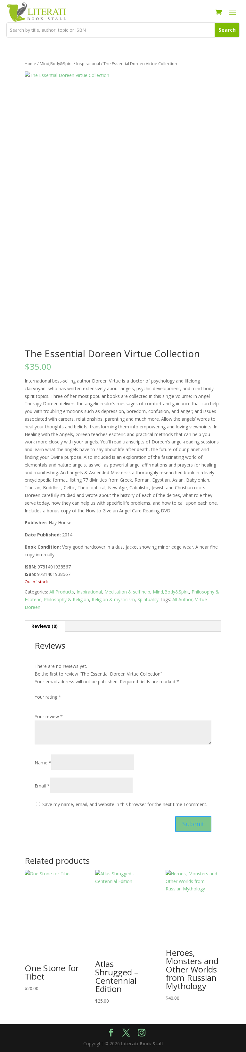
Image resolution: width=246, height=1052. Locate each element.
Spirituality (148, 599)
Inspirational (88, 63)
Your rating (48, 697)
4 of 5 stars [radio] (65, 705)
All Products (61, 592)
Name (43, 763)
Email (42, 786)
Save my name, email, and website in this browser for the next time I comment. (124, 804)
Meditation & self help (127, 592)
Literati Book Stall (142, 1043)
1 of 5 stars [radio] (38, 705)
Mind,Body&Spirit (56, 63)
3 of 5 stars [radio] (56, 705)
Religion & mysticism (113, 599)
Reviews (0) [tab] (44, 626)
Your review (49, 716)
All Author (182, 599)
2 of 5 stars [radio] (47, 705)
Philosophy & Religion (66, 599)
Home (30, 63)
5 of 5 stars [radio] (74, 705)
